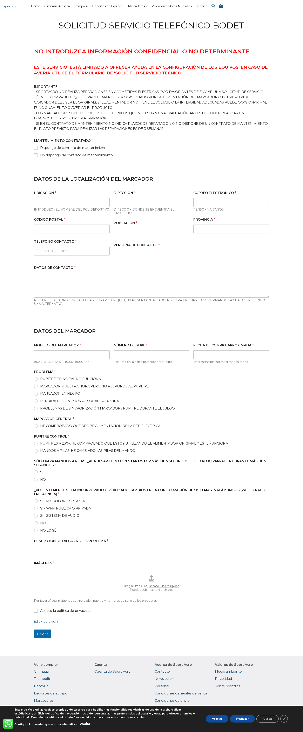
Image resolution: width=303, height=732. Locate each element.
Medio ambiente (228, 671)
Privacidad (223, 679)
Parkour (41, 686)
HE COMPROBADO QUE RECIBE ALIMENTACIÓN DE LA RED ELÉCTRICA (100, 426)
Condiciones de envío (172, 701)
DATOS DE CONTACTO (55, 268)
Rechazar (242, 719)
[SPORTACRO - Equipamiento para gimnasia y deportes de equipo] (15, 6)
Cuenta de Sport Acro (112, 671)
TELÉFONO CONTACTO (55, 242)
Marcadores (136, 6)
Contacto (162, 671)
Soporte (201, 6)
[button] (221, 5)
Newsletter (164, 679)
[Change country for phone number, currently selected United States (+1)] (39, 251)
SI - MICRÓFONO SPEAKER (62, 501)
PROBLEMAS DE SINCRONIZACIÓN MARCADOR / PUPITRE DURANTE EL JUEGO (107, 408)
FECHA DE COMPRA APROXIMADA (223, 345)
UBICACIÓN (45, 193)
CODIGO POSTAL (50, 219)
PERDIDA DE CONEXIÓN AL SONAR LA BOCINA (79, 401)
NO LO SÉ (48, 530)
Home (35, 6)
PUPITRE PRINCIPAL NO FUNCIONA (70, 379)
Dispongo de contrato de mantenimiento (74, 148)
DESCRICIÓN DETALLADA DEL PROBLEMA (71, 541)
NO (43, 479)
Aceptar (217, 719)
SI (41, 472)
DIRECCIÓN (124, 193)
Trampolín (81, 6)
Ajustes (267, 719)
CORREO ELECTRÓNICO (214, 193)
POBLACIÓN (125, 223)
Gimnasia (41, 671)
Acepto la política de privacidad (66, 611)
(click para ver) (46, 622)
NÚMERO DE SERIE (131, 345)
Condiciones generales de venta (181, 693)
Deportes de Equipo (106, 6)
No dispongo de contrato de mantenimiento (76, 155)
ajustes (85, 723)
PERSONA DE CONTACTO (137, 245)
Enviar (42, 634)
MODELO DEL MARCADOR (57, 345)
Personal (162, 686)
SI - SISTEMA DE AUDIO (59, 516)
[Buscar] (213, 6)
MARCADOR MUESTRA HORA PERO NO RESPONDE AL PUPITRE (94, 386)
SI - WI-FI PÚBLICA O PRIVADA (65, 508)
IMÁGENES (44, 563)
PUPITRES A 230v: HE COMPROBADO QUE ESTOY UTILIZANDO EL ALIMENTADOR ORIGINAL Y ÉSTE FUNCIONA (134, 443)
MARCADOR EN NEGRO (60, 393)
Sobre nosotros (227, 686)
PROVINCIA (204, 219)
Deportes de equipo (50, 693)
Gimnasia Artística (57, 6)
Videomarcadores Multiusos (172, 6)
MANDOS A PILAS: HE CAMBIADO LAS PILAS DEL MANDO (87, 451)
